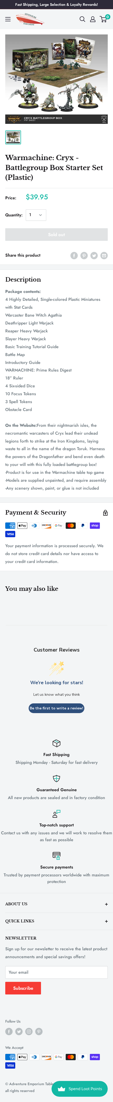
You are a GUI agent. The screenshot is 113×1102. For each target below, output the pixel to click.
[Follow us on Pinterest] (39, 1031)
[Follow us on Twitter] (19, 1031)
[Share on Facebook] (74, 255)
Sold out (56, 234)
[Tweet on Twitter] (94, 255)
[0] (103, 19)
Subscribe (23, 988)
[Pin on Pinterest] (84, 255)
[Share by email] (104, 255)
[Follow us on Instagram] (29, 1031)
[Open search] (82, 19)
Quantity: (14, 215)
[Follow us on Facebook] (9, 1031)
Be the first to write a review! (56, 708)
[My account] (92, 19)
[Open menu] (8, 19)
